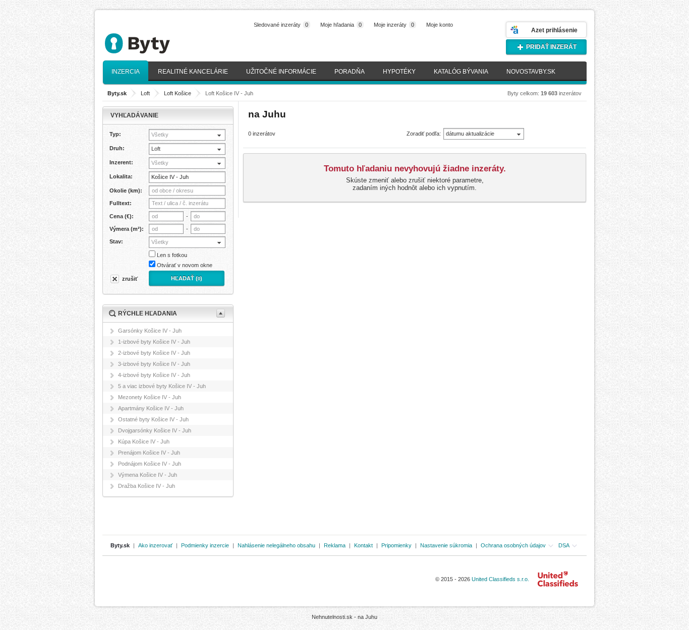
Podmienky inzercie (205, 545)
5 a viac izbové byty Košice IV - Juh (162, 386)
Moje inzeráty (394, 25)
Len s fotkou (172, 255)
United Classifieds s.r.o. (500, 579)
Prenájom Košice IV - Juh (149, 453)
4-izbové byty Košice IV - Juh (154, 375)
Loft (145, 93)
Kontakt (363, 545)
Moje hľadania (341, 25)
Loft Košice (177, 93)
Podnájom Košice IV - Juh (149, 464)
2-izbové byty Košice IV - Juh (154, 353)
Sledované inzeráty (281, 25)
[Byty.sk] (152, 39)
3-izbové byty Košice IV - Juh (154, 364)
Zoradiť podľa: (424, 134)
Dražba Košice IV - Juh (146, 486)
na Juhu (367, 617)
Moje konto (439, 25)
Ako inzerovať (155, 545)
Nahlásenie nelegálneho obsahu (276, 545)
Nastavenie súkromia (446, 545)
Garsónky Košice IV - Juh (150, 331)
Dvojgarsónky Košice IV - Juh (154, 430)
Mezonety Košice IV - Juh (149, 397)
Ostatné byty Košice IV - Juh (153, 419)
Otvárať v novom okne (184, 265)
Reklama (335, 545)
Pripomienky (396, 545)
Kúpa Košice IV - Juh (143, 441)
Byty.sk (120, 545)
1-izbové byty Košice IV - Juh (154, 342)
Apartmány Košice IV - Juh (151, 408)
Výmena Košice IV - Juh (147, 475)
